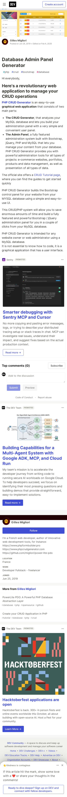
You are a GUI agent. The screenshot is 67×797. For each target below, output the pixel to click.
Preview (30, 387)
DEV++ (41, 750)
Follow (33, 530)
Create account (54, 4)
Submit (13, 387)
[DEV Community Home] (13, 4)
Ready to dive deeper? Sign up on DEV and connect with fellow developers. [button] (33, 789)
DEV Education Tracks (16, 755)
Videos (51, 750)
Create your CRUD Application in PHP (24, 615)
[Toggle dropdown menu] (62, 259)
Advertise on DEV (51, 755)
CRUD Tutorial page (47, 175)
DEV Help (35, 755)
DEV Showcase (41, 759)
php (6, 71)
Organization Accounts (18, 759)
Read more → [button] (13, 352)
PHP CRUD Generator (16, 102)
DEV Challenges (27, 750)
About (55, 759)
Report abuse (45, 397)
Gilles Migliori (18, 40)
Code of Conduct (24, 397)
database (43, 71)
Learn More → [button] (13, 729)
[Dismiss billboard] (62, 765)
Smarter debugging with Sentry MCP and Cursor (28, 315)
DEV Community (15, 743)
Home (13, 750)
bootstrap (27, 71)
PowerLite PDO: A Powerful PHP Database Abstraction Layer (27, 601)
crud (15, 71)
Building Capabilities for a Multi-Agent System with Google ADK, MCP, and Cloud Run (32, 455)
